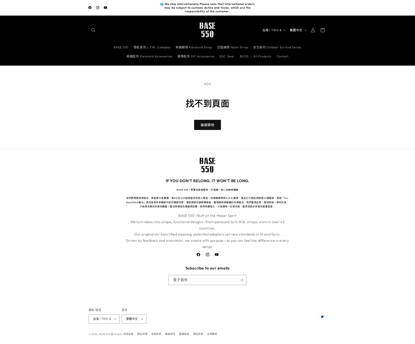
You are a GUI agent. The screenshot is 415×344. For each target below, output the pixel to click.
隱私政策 (142, 334)
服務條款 (184, 334)
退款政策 (156, 334)
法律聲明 (212, 334)
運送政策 (198, 334)
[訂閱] (241, 280)
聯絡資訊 (170, 334)
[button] (93, 30)
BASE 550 (105, 334)
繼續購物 (207, 125)
